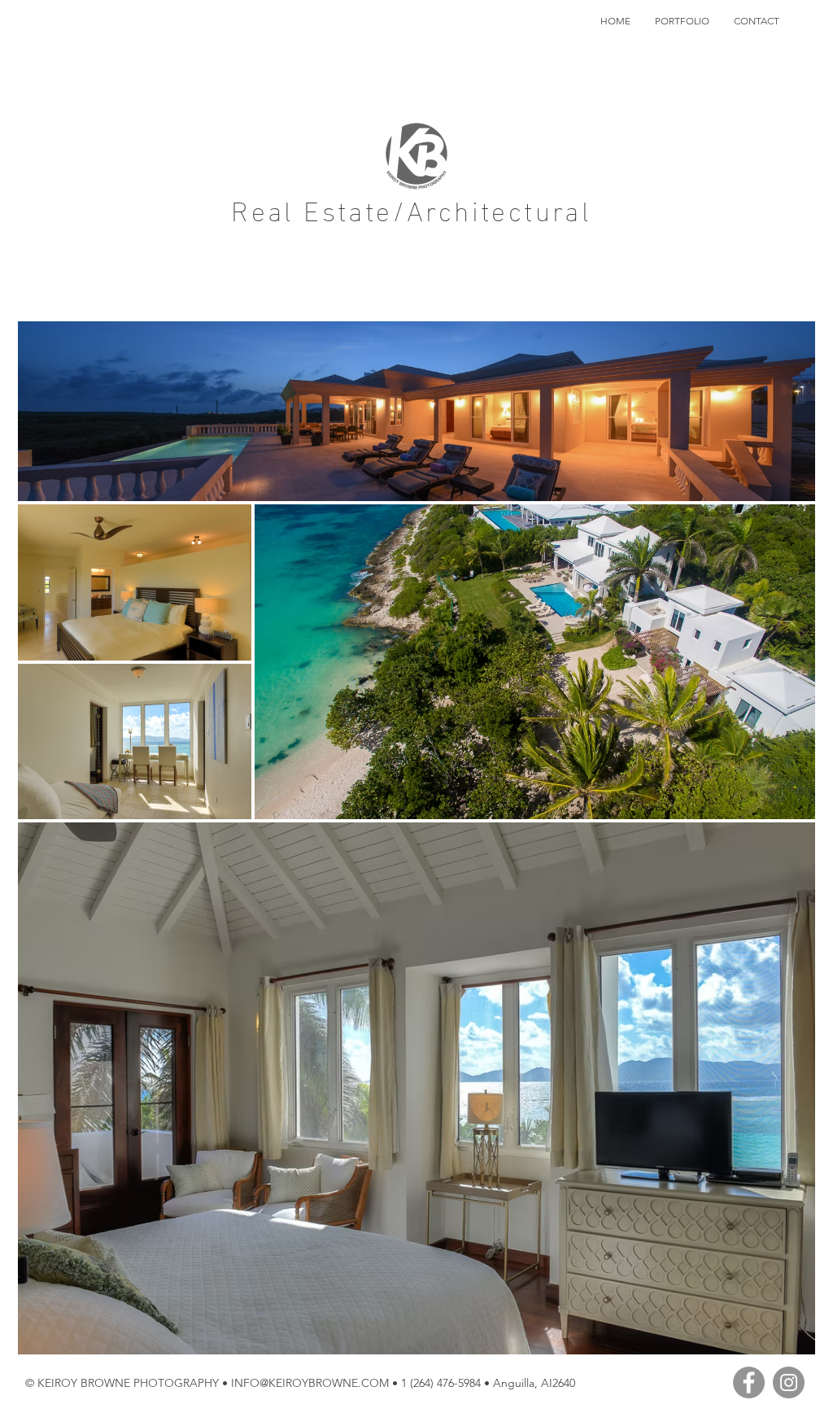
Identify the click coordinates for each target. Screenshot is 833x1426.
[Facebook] (749, 1382)
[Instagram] (789, 1382)
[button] (682, 21)
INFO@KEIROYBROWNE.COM (310, 1383)
